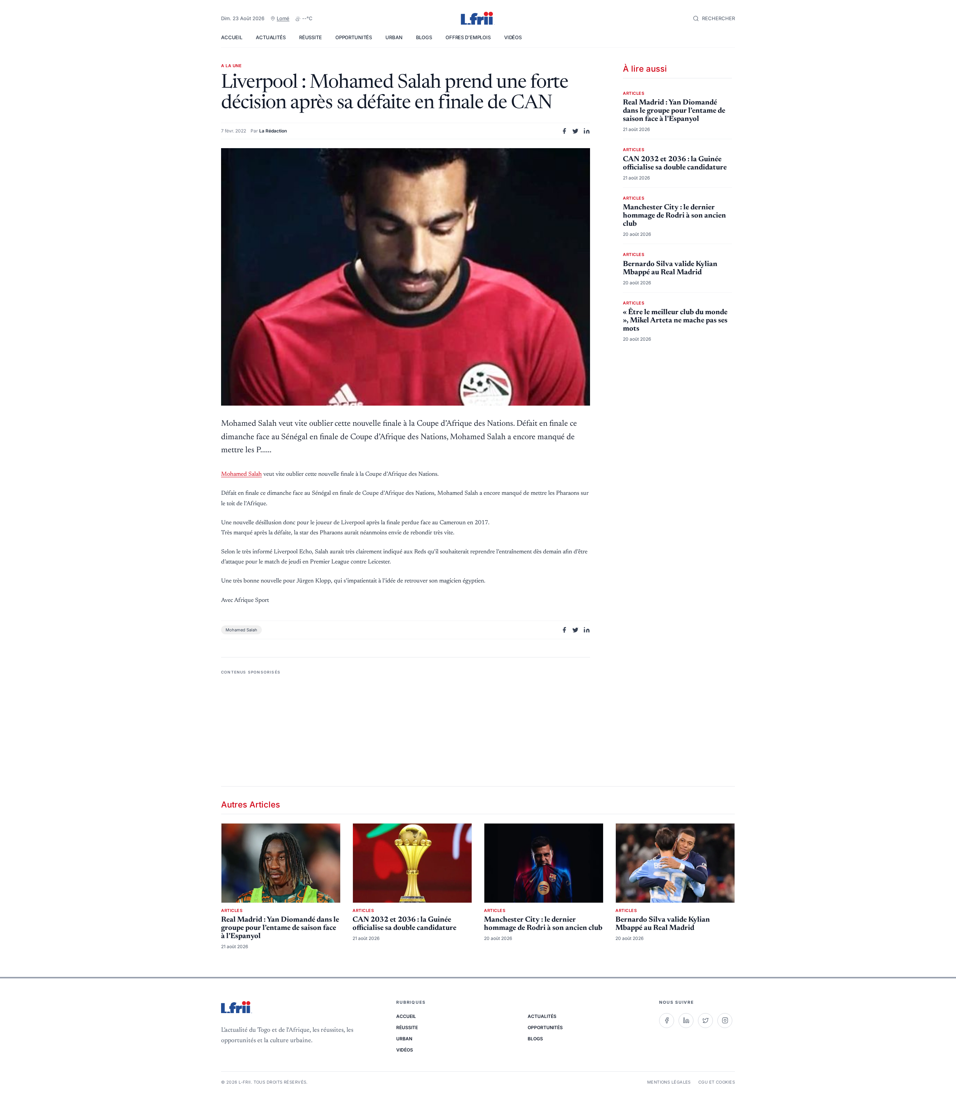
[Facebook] (666, 1020)
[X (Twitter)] (705, 1020)
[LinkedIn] (686, 1020)
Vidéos (513, 37)
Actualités (271, 37)
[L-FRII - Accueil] (478, 19)
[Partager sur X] (575, 131)
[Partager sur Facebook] (564, 131)
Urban (393, 37)
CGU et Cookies (716, 1082)
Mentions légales (669, 1082)
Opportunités (353, 37)
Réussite (310, 37)
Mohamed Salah (241, 474)
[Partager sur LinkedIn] (586, 131)
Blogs (424, 37)
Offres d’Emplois (468, 37)
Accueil (231, 37)
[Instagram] (724, 1020)
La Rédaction (273, 131)
